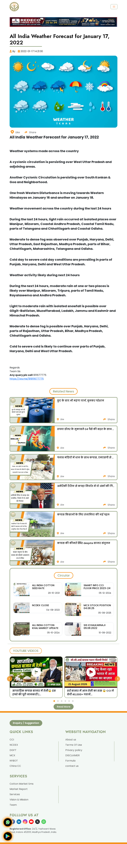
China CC (15, 766)
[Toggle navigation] (114, 6)
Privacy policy (73, 750)
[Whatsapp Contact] (7, 822)
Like (17, 132)
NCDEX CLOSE (40, 605)
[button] (54, 701)
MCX (12, 755)
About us (70, 739)
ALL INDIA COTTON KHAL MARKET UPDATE (45, 626)
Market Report (19, 789)
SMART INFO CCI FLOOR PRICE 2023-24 (97, 586)
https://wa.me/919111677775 (27, 379)
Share (32, 132)
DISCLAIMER (72, 755)
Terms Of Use (73, 745)
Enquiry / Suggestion (26, 723)
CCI (12, 739)
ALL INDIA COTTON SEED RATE (43, 586)
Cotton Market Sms (21, 784)
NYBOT (14, 760)
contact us (72, 766)
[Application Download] (7, 836)
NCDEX (14, 745)
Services (15, 794)
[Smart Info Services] (14, 6)
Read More (63, 706)
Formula (70, 760)
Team (13, 805)
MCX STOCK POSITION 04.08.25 (97, 606)
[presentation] (9, 678)
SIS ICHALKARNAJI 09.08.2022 (94, 626)
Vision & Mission (19, 799)
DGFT (13, 750)
